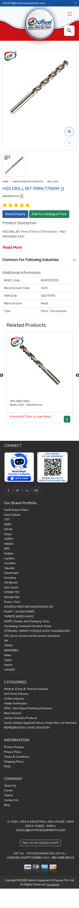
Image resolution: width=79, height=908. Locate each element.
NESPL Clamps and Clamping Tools (26, 621)
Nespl (8, 534)
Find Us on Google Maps (40, 843)
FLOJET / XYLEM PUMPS (19, 612)
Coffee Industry (14, 699)
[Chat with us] (20, 467)
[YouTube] (36, 490)
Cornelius (10, 578)
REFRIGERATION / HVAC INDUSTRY (27, 728)
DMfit (7, 524)
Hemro (8, 665)
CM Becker (11, 582)
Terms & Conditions (16, 757)
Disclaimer (53, 884)
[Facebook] (8, 490)
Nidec (7, 655)
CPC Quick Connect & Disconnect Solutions (32, 636)
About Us (10, 786)
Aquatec (9, 568)
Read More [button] (12, 247)
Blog (7, 805)
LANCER (9, 670)
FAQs (7, 766)
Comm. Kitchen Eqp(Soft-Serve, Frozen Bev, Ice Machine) (40, 723)
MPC (7, 549)
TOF (6, 520)
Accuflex (9, 563)
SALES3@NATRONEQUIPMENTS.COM (40, 830)
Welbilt (8, 544)
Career (8, 790)
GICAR (8, 529)
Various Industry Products (28, 181)
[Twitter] (17, 490)
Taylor (8, 660)
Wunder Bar (12, 597)
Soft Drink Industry (16, 694)
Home (5, 181)
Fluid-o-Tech (12, 602)
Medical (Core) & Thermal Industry (26, 689)
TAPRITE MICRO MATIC (19, 616)
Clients (8, 795)
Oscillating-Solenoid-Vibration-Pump (27, 626)
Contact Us (11, 800)
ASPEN (8, 539)
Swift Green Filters (16, 510)
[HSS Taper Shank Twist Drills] (39, 365)
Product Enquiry (14, 747)
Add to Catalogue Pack (49, 214)
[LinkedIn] (27, 490)
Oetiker (9, 553)
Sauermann (11, 573)
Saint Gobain (12, 515)
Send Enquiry (15, 214)
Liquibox (9, 558)
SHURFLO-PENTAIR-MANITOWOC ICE (28, 607)
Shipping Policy (13, 761)
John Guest (11, 587)
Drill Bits (52, 181)
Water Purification (15, 703)
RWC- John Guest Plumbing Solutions (28, 708)
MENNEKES (11, 650)
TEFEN (8, 645)
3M (6, 641)
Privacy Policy (12, 752)
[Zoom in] (69, 131)
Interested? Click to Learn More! (30, 416)
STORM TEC (12, 592)
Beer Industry (12, 713)
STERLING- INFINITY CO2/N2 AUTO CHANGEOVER (37, 631)
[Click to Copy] (62, 189)
